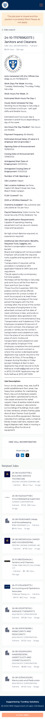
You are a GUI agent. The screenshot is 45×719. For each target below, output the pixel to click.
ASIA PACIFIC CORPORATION (24, 614)
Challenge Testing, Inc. (21, 594)
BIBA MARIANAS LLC (21, 525)
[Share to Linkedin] (22, 455)
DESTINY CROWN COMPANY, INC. (26, 482)
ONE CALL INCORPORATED (16, 46)
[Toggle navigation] (41, 5)
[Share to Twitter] (27, 455)
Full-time (33, 46)
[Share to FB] (17, 455)
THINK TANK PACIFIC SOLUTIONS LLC (26, 566)
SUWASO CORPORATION (22, 502)
